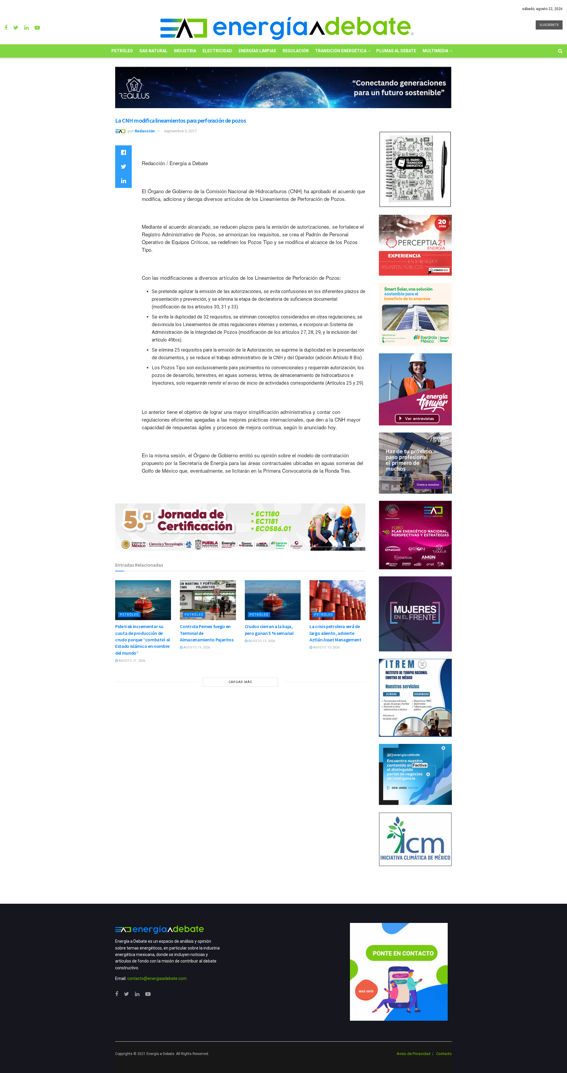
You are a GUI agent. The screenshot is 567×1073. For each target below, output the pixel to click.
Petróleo (122, 50)
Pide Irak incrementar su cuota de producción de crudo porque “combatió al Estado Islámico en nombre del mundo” (142, 639)
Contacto (444, 1053)
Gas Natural (153, 50)
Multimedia (435, 50)
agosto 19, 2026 (196, 647)
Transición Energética (340, 50)
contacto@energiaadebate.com (157, 978)
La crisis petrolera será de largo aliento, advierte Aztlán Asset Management (335, 633)
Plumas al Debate (396, 50)
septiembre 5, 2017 (180, 131)
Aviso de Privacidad (413, 1053)
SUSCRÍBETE (549, 25)
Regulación (296, 50)
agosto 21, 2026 (131, 661)
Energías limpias (257, 50)
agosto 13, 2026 (261, 641)
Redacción (145, 131)
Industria (185, 50)
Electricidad (217, 50)
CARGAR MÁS (240, 682)
